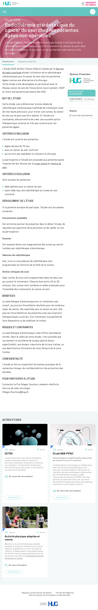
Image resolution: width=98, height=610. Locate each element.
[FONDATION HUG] (49, 606)
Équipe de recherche (27, 62)
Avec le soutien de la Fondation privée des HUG (49, 595)
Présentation (8, 62)
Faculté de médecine (65, 593)
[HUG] (82, 83)
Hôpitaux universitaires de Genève (37, 593)
